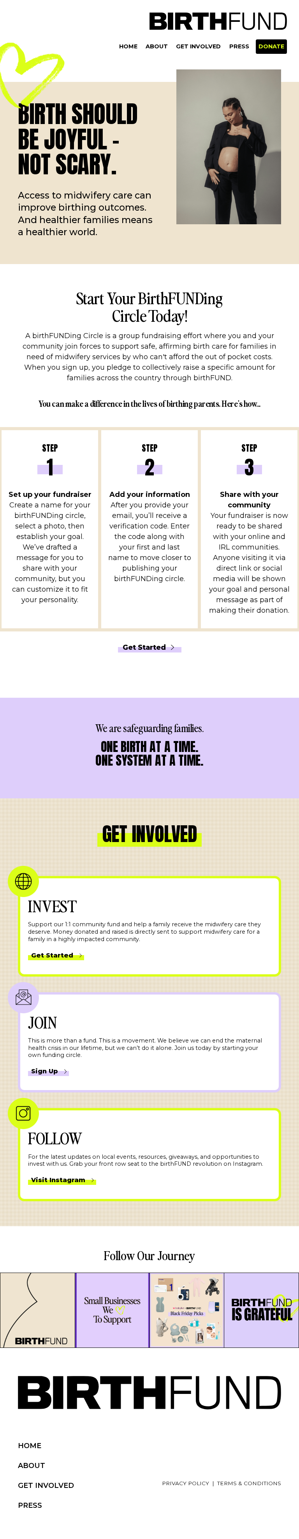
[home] (218, 21)
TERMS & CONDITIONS (249, 1483)
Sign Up (44, 1071)
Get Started (144, 647)
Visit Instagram (58, 1180)
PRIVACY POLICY (185, 1483)
